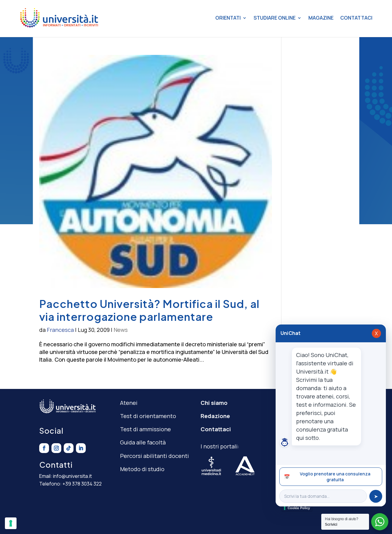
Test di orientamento (148, 416)
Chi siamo (214, 402)
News (121, 329)
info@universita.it (72, 476)
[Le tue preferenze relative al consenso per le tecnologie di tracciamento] (11, 523)
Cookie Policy (299, 508)
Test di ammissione (145, 429)
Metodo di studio (142, 469)
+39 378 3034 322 (82, 483)
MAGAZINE (321, 17)
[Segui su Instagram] (56, 448)
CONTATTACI (356, 17)
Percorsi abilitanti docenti (154, 455)
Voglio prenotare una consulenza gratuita (327, 476)
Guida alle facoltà (143, 442)
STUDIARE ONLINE (275, 17)
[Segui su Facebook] (44, 448)
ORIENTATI (228, 17)
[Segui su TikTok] (69, 448)
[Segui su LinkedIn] (81, 448)
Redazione (215, 416)
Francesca (60, 329)
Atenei (129, 402)
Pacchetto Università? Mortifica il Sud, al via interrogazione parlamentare (149, 310)
